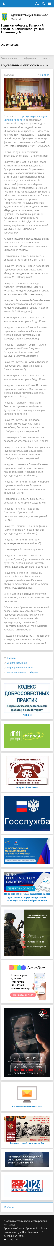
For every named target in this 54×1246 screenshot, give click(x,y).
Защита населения (17, 662)
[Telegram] (12, 1240)
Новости (46, 58)
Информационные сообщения (23, 672)
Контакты (9, 1224)
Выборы (9, 1207)
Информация (29, 58)
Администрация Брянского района (29, 17)
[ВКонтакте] (6, 1240)
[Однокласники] (17, 1240)
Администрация (9, 58)
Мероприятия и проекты (20, 667)
